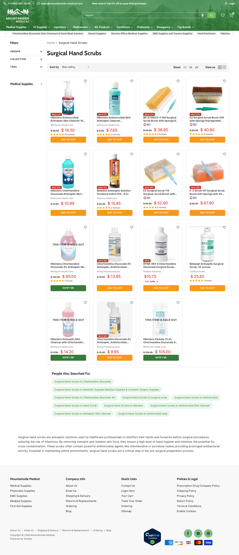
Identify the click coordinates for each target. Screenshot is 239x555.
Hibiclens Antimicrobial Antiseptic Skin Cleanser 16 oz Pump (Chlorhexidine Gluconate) (67, 122)
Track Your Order (131, 501)
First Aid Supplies (21, 506)
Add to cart (68, 140)
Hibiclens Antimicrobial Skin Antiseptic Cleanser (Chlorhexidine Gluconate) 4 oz (114, 122)
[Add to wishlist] (85, 81)
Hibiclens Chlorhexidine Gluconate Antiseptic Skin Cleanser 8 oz (66, 193)
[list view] (224, 67)
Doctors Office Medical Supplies (123, 33)
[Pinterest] (208, 533)
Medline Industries (152, 271)
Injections (60, 27)
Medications (80, 27)
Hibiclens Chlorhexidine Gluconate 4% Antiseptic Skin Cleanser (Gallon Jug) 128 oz (68, 267)
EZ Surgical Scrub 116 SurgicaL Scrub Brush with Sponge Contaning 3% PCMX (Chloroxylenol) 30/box (160, 195)
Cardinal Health (197, 271)
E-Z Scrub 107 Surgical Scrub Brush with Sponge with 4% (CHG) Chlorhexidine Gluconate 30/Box (207, 195)
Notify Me (68, 288)
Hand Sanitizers (200, 33)
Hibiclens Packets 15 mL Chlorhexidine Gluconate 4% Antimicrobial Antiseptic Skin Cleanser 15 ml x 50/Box (160, 344)
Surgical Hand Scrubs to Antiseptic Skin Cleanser (83, 413)
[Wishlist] (223, 15)
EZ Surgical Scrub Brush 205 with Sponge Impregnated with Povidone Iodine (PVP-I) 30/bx (207, 122)
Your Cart (127, 496)
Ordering (71, 506)
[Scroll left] (5, 33)
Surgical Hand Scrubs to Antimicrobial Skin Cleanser (180, 405)
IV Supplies (40, 27)
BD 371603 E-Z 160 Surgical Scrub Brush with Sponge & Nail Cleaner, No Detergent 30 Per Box (160, 122)
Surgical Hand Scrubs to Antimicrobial (196, 397)
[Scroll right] (233, 33)
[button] (202, 15)
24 (184, 67)
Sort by (54, 67)
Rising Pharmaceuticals (108, 271)
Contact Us (128, 485)
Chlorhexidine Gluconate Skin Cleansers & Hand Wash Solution (41, 33)
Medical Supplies (16, 27)
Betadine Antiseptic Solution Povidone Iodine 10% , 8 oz (114, 192)
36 (190, 67)
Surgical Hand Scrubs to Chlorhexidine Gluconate (83, 381)
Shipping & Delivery (78, 496)
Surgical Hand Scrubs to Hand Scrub (76, 405)
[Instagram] (198, 533)
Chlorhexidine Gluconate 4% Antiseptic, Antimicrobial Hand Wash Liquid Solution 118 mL (114, 344)
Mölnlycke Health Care (62, 125)
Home (51, 42)
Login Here (128, 490)
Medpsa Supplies (20, 501)
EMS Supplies (18, 496)
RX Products (102, 27)
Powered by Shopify (21, 538)
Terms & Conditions (189, 506)
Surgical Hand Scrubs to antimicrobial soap (142, 413)
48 (196, 67)
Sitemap (126, 511)
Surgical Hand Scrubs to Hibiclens (123, 405)
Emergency (164, 27)
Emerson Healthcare (107, 198)
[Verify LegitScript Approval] (152, 537)
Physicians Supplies (22, 490)
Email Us (71, 490)
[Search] (211, 15)
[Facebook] (188, 533)
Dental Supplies (91, 33)
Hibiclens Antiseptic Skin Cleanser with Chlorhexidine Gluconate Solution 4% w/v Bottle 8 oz (68, 344)
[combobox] (145, 15)
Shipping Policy (186, 490)
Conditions (124, 27)
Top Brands (184, 27)
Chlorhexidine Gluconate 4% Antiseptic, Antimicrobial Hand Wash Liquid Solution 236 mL (114, 268)
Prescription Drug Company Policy (198, 485)
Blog (68, 511)
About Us (71, 485)
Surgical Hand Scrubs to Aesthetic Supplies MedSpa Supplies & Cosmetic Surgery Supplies (107, 389)
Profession (143, 27)
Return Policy (185, 501)
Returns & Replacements (81, 501)
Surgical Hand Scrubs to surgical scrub (144, 397)
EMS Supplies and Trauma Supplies (166, 33)
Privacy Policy (185, 496)
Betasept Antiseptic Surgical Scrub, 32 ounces (206, 265)
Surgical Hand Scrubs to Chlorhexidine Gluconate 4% (85, 397)
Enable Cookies (186, 511)
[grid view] (220, 67)
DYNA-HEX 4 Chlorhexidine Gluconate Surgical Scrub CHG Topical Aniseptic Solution (159, 268)
